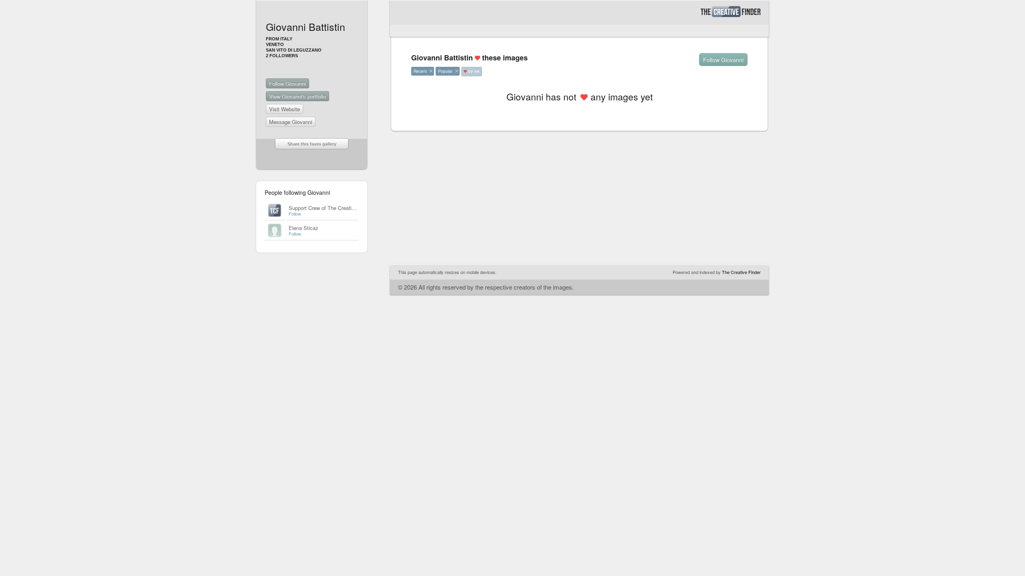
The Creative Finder (741, 272)
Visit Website (284, 109)
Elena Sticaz (303, 228)
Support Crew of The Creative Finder (331, 208)
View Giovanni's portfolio (297, 96)
